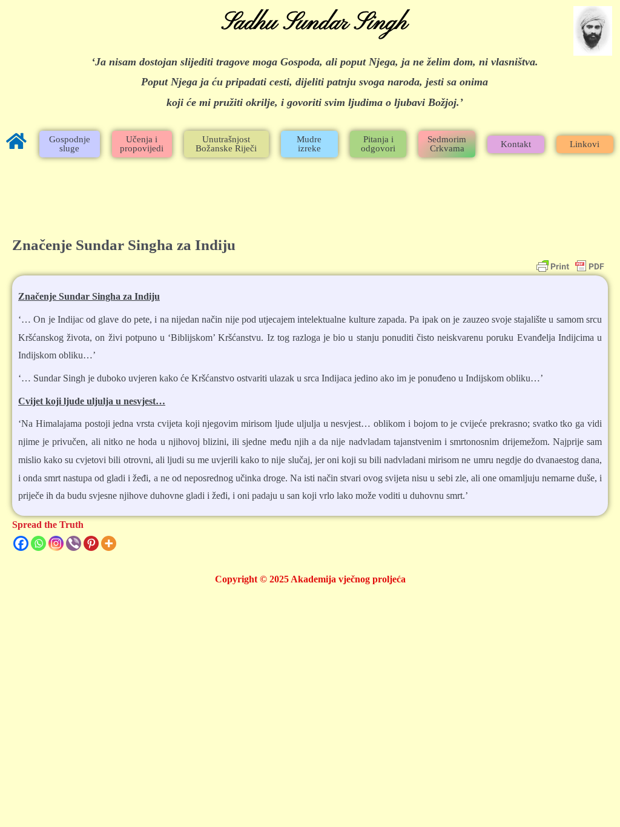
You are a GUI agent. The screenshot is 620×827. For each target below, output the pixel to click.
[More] (108, 543)
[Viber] (73, 543)
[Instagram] (56, 543)
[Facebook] (20, 543)
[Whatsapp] (38, 543)
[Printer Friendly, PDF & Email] (570, 266)
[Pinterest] (91, 543)
